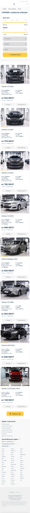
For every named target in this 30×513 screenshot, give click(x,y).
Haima (12, 482)
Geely (3, 450)
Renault (12, 460)
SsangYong (13, 464)
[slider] (3, 23)
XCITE (21, 476)
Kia (2, 470)
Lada (3, 484)
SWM (21, 470)
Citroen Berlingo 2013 (9, 259)
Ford (3, 478)
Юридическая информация (15, 496)
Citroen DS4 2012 (8, 345)
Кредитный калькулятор (7, 435)
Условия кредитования (15, 499)
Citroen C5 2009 (7, 302)
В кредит (8, 104)
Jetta (21, 450)
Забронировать (22, 104)
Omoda (21, 460)
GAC (3, 468)
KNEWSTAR (22, 454)
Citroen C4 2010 (7, 86)
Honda (3, 480)
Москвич (22, 478)
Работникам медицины (7, 432)
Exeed (12, 478)
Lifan (3, 452)
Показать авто (16, 54)
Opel (12, 454)
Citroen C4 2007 (7, 130)
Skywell (21, 464)
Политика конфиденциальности (15, 495)
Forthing (13, 480)
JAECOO (13, 484)
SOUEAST (22, 468)
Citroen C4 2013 (7, 173)
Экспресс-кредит (24, 1)
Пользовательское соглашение (15, 498)
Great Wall (4, 460)
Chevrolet (4, 472)
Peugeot (13, 456)
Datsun (3, 476)
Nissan (12, 452)
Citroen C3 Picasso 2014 (10, 388)
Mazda (12, 448)
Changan (4, 456)
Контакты (18, 492)
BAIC (12, 472)
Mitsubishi (13, 450)
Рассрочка (4, 433)
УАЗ (21, 480)
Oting (21, 462)
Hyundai (3, 482)
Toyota (12, 468)
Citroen (3, 474)
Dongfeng (4, 466)
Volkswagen (13, 470)
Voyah (21, 474)
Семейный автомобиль (7, 426)
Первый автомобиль (6, 428)
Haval (3, 454)
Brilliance (13, 474)
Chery (3, 448)
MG (21, 458)
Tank (21, 472)
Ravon (12, 458)
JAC (3, 464)
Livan (21, 456)
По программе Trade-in (7, 430)
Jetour (21, 448)
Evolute (12, 476)
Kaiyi (21, 452)
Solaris (21, 466)
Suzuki (12, 466)
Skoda (12, 462)
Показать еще (16, 414)
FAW (3, 458)
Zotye (3, 462)
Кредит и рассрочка (8, 421)
